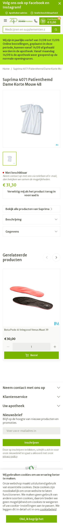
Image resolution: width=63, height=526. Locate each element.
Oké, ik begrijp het (31, 519)
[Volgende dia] (56, 257)
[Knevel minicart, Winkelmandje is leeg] (43, 21)
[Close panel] (59, 3)
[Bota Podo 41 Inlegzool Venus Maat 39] (31, 297)
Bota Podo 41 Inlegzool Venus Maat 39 (26, 329)
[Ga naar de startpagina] (21, 21)
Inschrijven (31, 442)
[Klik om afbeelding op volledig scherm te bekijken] (31, 119)
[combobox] (27, 29)
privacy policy (10, 456)
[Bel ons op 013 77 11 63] (35, 21)
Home (6, 68)
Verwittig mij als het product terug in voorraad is (31, 193)
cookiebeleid (48, 509)
